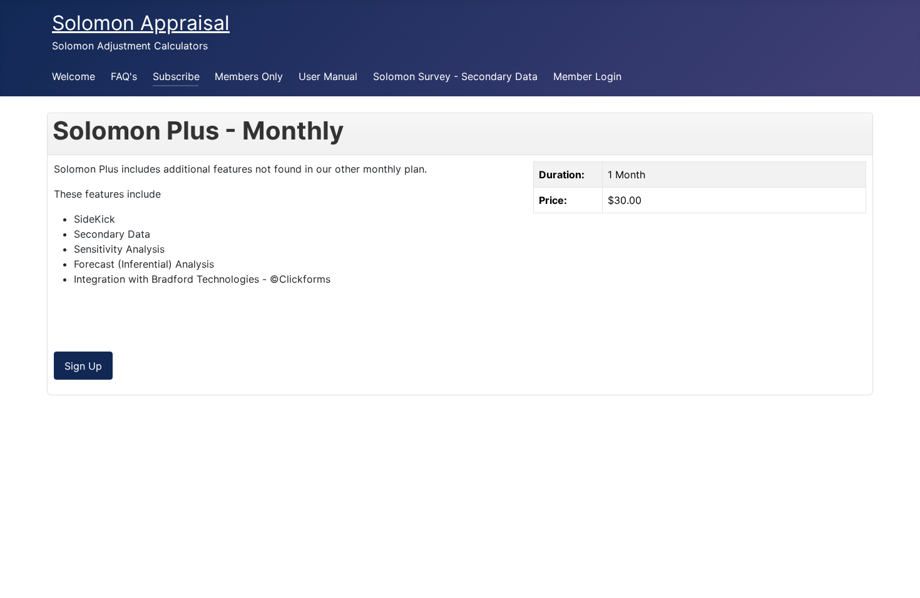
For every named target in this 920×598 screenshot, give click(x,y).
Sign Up (83, 366)
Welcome (73, 76)
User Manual (328, 76)
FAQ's (124, 76)
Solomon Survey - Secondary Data (455, 76)
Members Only (249, 76)
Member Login (587, 76)
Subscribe (176, 76)
